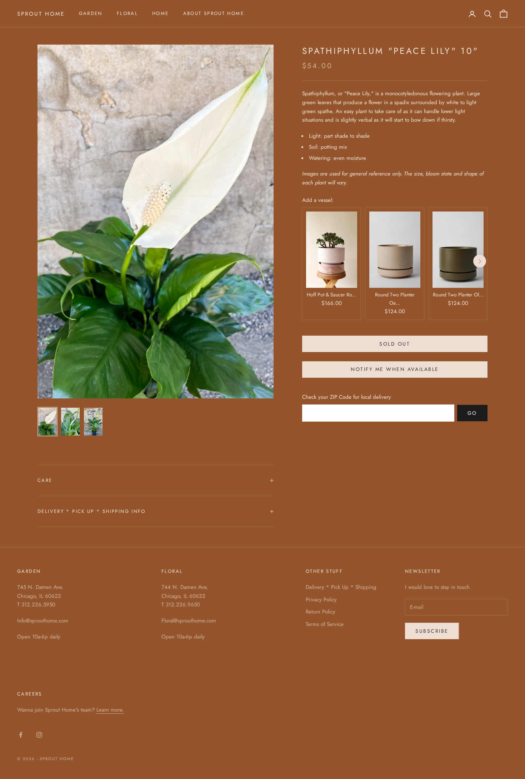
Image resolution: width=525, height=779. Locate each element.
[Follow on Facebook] (20, 734)
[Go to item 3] (93, 421)
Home (160, 13)
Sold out (394, 343)
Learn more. (110, 710)
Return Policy (320, 612)
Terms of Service (325, 624)
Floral (127, 13)
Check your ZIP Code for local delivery (346, 397)
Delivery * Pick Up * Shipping (341, 587)
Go (472, 413)
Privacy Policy (321, 600)
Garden (90, 13)
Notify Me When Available (395, 369)
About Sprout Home (213, 13)
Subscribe (432, 631)
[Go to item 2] (70, 421)
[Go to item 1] (48, 421)
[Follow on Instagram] (39, 734)
